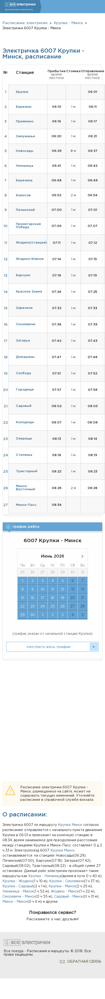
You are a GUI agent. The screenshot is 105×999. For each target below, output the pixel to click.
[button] (52, 526)
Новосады (24, 151)
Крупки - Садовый (17, 886)
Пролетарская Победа (28, 226)
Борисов (23, 195)
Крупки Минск (62, 850)
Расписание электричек (25, 23)
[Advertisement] (52, 715)
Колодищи (25, 422)
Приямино (24, 121)
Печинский (25, 210)
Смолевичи (25, 324)
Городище (25, 389)
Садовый (24, 406)
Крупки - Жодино (17, 881)
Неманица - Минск (17, 891)
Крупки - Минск (62, 886)
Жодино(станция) (31, 242)
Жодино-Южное (30, 259)
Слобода (23, 373)
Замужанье (25, 136)
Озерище (24, 438)
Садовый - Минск (68, 896)
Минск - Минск (14, 901)
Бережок (24, 107)
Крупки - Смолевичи (66, 881)
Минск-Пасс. (26, 505)
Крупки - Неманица (44, 876)
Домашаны (25, 357)
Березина (24, 180)
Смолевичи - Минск (18, 896)
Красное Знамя (29, 291)
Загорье (23, 340)
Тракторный (26, 471)
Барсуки (23, 275)
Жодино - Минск (65, 891)
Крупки (64, 824)
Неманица (24, 166)
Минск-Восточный (25, 488)
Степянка (24, 455)
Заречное (24, 308)
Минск (77, 824)
